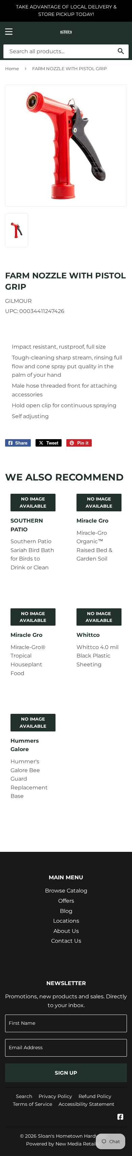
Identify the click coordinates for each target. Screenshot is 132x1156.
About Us (66, 931)
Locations (66, 921)
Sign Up (66, 1073)
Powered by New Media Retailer (63, 1144)
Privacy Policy (55, 1096)
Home (12, 68)
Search (24, 1096)
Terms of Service (32, 1104)
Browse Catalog (66, 890)
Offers (66, 901)
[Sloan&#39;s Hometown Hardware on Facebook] (120, 1117)
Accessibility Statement (86, 1104)
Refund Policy (95, 1096)
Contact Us (66, 941)
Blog (66, 911)
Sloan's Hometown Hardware (72, 1136)
